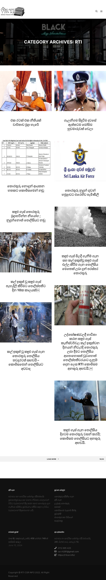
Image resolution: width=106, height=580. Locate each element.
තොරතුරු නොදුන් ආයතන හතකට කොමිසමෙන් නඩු (25, 188)
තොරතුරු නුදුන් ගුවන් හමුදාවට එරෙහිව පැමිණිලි (80, 192)
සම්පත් (57, 506)
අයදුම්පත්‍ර (58, 520)
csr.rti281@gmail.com (68, 551)
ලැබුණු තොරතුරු (61, 503)
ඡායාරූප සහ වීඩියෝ (63, 517)
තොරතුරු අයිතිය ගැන (64, 496)
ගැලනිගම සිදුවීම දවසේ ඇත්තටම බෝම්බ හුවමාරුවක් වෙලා (80, 124)
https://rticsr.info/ (66, 555)
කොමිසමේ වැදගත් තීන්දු (65, 510)
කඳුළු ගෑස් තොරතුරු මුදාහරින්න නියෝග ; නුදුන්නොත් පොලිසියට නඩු (25, 216)
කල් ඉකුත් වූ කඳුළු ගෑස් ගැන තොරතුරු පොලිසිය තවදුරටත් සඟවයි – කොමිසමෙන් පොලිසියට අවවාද (26, 360)
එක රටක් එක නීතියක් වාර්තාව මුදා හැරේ (25, 122)
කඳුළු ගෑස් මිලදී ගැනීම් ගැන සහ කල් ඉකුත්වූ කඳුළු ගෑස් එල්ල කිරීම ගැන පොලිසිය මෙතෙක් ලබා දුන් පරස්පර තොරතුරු (80, 264)
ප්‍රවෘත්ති (57, 513)
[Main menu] (101, 11)
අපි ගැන (58, 500)
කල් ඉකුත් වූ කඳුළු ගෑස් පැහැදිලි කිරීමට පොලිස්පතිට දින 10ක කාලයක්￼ (26, 286)
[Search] (96, 11)
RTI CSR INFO (28, 572)
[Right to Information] (12, 11)
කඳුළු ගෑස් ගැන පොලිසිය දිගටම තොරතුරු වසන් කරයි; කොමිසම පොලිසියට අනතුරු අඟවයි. (80, 436)
